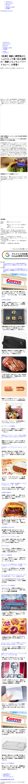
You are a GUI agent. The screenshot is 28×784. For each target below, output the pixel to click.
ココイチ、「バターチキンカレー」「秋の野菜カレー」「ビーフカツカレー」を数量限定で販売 (13, 478)
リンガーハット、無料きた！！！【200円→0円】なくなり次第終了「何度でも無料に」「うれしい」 (13, 430)
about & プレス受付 (10, 7)
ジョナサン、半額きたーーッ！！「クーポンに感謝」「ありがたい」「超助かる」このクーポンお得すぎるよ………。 (13, 614)
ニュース (8, 5)
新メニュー (8, 4)
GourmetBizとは (6, 773)
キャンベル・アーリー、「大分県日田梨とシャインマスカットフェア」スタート (13, 421)
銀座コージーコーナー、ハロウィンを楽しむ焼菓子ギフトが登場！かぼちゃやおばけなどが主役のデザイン (13, 442)
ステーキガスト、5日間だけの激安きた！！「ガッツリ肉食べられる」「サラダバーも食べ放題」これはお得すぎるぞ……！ (13, 550)
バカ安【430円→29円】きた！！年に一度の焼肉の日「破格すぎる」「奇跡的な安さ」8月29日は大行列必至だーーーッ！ (14, 376)
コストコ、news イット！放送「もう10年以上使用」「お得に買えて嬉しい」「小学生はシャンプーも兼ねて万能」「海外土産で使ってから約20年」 (14, 732)
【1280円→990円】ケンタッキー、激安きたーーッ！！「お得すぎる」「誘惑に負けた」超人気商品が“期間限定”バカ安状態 (14, 681)
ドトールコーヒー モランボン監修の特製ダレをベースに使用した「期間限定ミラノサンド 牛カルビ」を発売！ (15, 270)
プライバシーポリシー (8, 776)
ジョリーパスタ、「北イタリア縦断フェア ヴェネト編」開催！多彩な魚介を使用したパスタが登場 (14, 648)
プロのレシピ (9, 1)
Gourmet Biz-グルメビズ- (7, 779)
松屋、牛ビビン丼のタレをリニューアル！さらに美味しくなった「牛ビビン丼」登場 (13, 658)
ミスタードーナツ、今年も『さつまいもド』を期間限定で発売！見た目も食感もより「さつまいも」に (13, 638)
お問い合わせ (6, 775)
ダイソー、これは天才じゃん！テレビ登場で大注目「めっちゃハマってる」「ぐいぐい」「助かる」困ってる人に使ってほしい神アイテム (13, 706)
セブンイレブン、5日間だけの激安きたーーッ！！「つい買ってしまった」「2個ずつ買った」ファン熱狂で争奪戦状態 (14, 590)
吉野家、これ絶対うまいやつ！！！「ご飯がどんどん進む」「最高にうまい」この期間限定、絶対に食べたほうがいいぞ (13, 304)
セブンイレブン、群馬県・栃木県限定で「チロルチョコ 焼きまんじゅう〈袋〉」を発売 (13, 488)
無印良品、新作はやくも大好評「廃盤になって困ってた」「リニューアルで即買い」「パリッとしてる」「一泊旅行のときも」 (13, 352)
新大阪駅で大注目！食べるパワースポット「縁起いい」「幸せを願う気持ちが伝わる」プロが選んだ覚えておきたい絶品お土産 (13, 531)
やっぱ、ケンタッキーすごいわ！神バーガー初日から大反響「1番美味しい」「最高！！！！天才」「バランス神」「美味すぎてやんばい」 (13, 522)
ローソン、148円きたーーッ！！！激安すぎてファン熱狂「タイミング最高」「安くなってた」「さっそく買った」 (14, 559)
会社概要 (8, 8)
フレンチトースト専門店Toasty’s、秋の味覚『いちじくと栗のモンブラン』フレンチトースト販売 (13, 570)
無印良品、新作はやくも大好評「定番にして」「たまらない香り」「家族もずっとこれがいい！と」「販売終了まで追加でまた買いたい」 (13, 454)
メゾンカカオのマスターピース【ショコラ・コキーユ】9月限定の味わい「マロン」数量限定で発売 (14, 580)
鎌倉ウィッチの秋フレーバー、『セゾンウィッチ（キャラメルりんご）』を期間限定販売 (13, 399)
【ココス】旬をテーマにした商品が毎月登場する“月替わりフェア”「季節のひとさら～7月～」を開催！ (14, 265)
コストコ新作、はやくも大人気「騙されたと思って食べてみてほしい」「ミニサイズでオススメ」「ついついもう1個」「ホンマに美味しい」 (14, 294)
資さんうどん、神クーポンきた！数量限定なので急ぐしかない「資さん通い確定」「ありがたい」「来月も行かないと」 (13, 767)
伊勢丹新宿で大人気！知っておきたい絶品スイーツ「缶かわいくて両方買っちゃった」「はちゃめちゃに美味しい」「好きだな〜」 (13, 328)
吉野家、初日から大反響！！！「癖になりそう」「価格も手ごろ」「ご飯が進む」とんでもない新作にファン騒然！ (13, 497)
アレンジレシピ (9, 3)
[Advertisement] (14, 26)
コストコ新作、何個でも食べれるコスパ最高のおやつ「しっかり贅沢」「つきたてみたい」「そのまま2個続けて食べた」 (13, 541)
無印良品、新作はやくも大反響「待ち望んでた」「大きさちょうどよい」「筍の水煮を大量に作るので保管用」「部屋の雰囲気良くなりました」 (13, 758)
